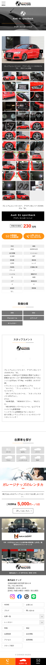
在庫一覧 (7, 616)
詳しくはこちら (23, 511)
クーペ (37, 452)
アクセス (7, 640)
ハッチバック (23, 460)
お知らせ (29, 605)
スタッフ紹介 (9, 646)
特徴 (6, 628)
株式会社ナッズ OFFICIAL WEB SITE (23, 573)
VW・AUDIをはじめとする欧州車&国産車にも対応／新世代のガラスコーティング (23, 543)
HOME (6, 605)
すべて (8, 452)
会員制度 (7, 634)
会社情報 (29, 634)
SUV (37, 460)
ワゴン (8, 460)
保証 (27, 628)
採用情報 (29, 640)
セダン (23, 452)
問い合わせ (30, 610)
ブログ (6, 610)
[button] (41, 51)
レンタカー (8, 622)
